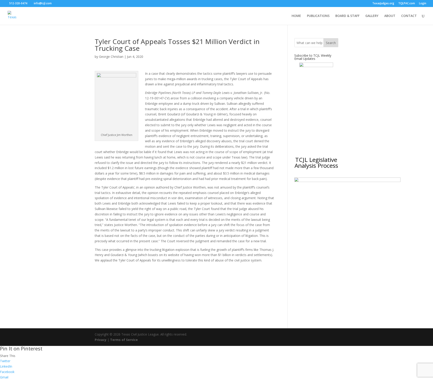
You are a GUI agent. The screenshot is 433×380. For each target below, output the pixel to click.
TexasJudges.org (383, 3)
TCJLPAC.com (406, 3)
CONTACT (409, 16)
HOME (296, 16)
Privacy (100, 340)
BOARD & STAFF (347, 16)
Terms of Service (124, 340)
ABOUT (389, 16)
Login (422, 3)
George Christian (111, 56)
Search (331, 43)
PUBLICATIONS (318, 16)
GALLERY (371, 16)
